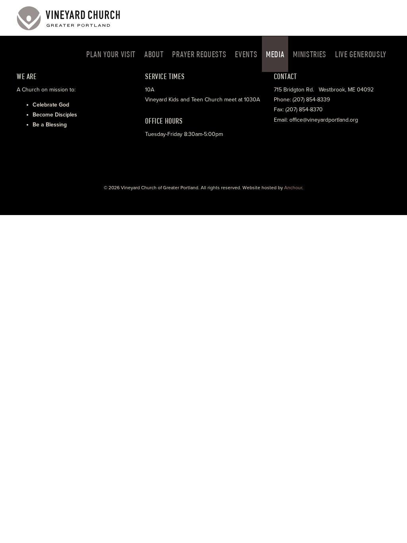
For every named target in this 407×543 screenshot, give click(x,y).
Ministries (309, 54)
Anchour (293, 187)
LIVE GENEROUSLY (360, 54)
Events (246, 54)
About (153, 54)
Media (275, 54)
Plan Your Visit (111, 54)
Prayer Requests (199, 54)
